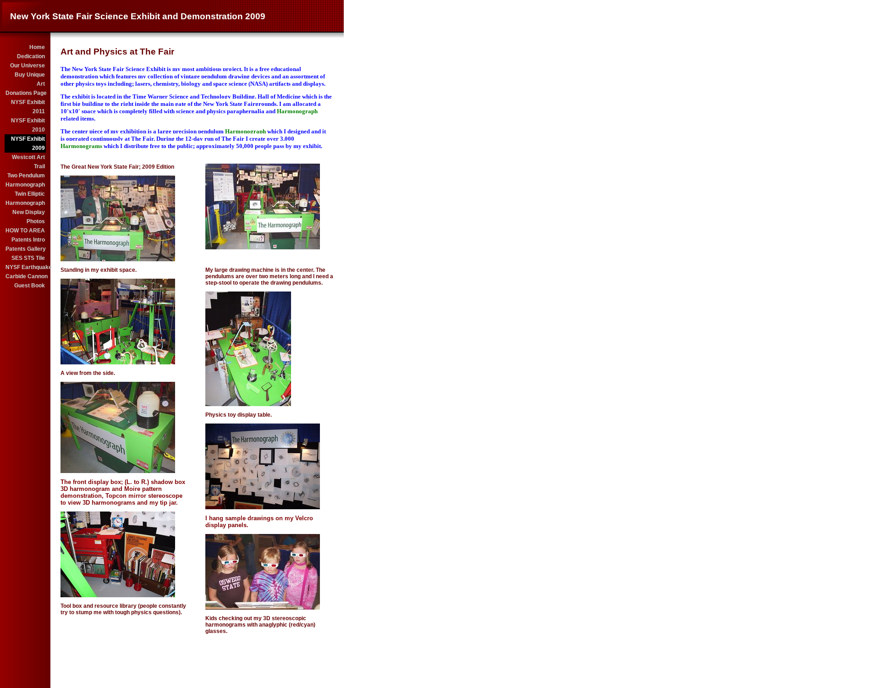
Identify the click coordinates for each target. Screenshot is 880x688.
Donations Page (26, 93)
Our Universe (27, 65)
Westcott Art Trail (28, 162)
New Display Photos (28, 217)
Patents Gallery (26, 249)
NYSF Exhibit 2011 (28, 107)
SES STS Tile (28, 258)
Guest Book (29, 285)
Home (37, 47)
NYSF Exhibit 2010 (28, 125)
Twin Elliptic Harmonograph (25, 198)
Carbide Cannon (26, 276)
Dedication (31, 56)
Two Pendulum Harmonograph (25, 180)
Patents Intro (28, 240)
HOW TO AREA (25, 230)
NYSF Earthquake (26, 267)
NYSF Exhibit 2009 (28, 143)
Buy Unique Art (30, 79)
